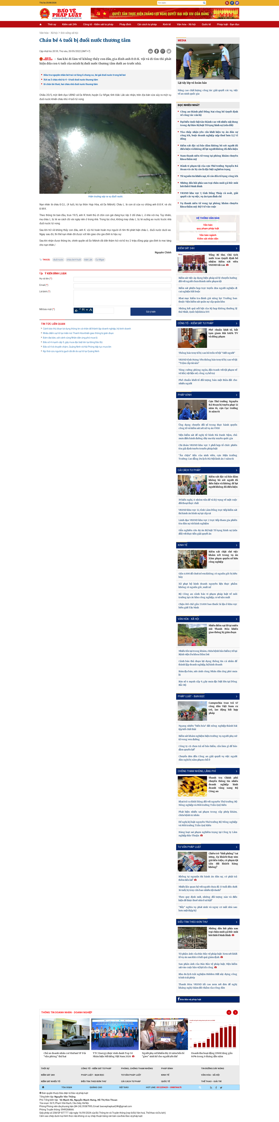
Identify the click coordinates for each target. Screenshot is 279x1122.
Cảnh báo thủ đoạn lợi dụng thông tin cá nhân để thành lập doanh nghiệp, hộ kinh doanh (87, 328)
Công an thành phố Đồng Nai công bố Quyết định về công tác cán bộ (209, 113)
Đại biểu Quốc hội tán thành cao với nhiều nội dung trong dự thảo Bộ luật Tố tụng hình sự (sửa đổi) (209, 123)
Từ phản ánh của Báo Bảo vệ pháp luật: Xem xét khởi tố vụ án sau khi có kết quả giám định (208, 955)
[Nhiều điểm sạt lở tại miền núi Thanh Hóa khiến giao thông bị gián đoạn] (192, 635)
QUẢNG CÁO (96, 1087)
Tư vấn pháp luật (189, 846)
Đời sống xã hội (69, 32)
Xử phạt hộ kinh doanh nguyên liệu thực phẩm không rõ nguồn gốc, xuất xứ (208, 585)
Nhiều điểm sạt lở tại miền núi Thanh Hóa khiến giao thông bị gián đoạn (78, 333)
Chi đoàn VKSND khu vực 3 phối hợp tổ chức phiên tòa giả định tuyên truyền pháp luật (208, 447)
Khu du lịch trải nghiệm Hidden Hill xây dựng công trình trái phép (208, 976)
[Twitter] (168, 51)
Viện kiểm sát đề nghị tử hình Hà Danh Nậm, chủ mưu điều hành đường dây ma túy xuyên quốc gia (208, 437)
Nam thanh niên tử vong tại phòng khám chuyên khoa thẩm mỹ (209, 157)
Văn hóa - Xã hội (186, 24)
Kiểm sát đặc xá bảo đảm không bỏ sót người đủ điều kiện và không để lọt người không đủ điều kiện (209, 147)
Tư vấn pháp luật (131, 1075)
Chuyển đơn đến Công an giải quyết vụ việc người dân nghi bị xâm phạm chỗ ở (208, 758)
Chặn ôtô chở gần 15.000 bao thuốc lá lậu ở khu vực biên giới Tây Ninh (208, 606)
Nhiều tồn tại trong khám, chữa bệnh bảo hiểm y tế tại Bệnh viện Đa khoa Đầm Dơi (208, 653)
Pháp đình (125, 24)
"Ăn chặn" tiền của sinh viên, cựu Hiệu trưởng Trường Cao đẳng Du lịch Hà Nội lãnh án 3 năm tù (208, 457)
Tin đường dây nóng (212, 1068)
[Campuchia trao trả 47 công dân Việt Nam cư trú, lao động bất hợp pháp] (192, 711)
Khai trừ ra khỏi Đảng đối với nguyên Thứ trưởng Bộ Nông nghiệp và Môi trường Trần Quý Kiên (208, 803)
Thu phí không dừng (97, 1120)
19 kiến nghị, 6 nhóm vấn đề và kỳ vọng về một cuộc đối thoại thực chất (208, 501)
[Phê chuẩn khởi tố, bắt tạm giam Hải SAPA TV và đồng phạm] (192, 338)
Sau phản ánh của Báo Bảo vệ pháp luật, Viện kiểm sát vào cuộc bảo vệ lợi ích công (208, 966)
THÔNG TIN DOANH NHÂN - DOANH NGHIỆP (66, 1012)
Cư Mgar (100, 259)
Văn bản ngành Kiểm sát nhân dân (207, 237)
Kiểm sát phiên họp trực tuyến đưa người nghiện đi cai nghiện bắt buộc (208, 290)
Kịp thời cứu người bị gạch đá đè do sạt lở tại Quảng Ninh (71, 351)
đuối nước (58, 259)
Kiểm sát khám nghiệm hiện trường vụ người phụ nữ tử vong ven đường (208, 738)
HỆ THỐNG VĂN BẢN (207, 218)
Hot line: (163, 1087)
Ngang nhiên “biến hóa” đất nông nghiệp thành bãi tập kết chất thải (208, 727)
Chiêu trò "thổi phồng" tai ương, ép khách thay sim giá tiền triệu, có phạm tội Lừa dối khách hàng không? (223, 860)
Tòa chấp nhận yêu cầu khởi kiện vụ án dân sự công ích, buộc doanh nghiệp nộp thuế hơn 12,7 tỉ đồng (209, 135)
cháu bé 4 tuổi (74, 259)
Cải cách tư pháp (147, 24)
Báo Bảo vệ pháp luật (190, 999)
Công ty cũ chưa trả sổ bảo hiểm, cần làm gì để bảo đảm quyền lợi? (208, 748)
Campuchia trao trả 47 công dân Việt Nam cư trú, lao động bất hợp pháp (223, 707)
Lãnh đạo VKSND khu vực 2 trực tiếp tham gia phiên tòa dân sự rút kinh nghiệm (208, 522)
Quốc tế (206, 24)
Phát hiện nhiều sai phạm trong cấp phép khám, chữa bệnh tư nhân (208, 813)
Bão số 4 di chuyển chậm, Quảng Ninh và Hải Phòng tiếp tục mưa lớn (77, 346)
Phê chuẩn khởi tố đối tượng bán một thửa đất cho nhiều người (208, 382)
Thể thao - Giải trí (211, 1081)
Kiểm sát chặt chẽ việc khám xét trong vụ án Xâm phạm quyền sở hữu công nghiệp (223, 556)
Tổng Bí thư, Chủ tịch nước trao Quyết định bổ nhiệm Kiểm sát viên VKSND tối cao (223, 259)
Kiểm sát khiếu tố (50, 1081)
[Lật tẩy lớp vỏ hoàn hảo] (208, 61)
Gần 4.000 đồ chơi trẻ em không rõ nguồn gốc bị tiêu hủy (208, 575)
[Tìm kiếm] (204, 3)
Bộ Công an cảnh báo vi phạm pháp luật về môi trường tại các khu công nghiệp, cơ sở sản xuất (208, 596)
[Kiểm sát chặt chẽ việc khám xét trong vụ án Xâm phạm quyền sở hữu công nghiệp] (192, 559)
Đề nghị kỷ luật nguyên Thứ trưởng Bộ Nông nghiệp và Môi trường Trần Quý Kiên (208, 823)
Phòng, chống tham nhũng (137, 1068)
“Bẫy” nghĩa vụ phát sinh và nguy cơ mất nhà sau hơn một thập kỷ (208, 909)
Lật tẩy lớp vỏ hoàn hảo (192, 82)
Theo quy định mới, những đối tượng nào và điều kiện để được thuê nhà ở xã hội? (208, 898)
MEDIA (182, 40)
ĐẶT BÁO (124, 1087)
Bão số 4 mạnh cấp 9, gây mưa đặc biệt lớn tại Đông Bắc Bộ (73, 342)
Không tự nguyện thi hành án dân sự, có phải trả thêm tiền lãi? (208, 878)
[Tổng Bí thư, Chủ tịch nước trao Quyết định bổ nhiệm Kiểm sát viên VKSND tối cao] (192, 263)
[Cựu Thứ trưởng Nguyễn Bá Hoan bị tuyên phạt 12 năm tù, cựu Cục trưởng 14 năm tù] (192, 410)
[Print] (150, 51)
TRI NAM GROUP (49, 1120)
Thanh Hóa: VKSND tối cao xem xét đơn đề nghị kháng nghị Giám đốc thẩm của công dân (208, 986)
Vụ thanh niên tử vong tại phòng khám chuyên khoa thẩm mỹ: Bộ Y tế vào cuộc (209, 205)
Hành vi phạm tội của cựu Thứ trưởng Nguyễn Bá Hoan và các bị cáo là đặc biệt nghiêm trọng (209, 167)
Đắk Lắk (88, 259)
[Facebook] (156, 51)
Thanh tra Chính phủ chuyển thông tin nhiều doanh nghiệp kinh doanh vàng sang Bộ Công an (223, 784)
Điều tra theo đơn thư (192, 921)
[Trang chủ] (43, 1087)
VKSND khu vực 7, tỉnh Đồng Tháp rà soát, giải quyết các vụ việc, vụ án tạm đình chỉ (209, 195)
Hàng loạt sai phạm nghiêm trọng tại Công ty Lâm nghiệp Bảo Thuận (208, 834)
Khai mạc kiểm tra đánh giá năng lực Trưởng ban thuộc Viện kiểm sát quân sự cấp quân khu (208, 300)
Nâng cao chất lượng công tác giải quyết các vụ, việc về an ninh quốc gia (208, 92)
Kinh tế (167, 24)
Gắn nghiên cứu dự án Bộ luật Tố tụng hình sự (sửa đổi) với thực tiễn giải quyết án (208, 532)
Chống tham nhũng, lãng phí (197, 771)
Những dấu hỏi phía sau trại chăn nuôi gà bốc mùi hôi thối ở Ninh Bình (209, 184)
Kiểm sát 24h (69, 24)
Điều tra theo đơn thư (93, 1081)
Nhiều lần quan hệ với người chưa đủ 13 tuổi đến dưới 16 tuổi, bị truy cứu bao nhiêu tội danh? (208, 888)
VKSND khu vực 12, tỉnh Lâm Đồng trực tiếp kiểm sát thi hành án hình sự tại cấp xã (208, 511)
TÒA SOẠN (67, 1087)
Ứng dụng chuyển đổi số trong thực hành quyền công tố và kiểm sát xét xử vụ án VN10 (208, 426)
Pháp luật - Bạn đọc (228, 24)
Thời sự (52, 24)
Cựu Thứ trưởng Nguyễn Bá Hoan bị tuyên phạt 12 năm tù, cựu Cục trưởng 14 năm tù (223, 406)
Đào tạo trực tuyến (119, 1120)
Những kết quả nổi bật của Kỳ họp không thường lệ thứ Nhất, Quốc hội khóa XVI (208, 310)
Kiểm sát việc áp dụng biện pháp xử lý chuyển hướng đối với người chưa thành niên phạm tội (208, 279)
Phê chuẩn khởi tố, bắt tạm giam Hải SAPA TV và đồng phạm (223, 333)
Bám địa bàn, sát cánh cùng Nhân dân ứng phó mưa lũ (70, 337)
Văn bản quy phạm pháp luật (208, 226)
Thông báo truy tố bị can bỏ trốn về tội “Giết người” (207, 352)
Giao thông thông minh (72, 1120)
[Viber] (162, 51)
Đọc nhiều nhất (189, 105)
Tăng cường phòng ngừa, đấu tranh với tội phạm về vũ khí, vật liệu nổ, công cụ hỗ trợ (208, 371)
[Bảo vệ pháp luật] (62, 13)
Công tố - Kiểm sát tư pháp (98, 24)
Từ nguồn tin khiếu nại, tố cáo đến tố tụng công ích (209, 176)
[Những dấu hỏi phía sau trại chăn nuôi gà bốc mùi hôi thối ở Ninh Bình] (192, 938)
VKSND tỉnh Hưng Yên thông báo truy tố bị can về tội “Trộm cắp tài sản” (208, 361)
